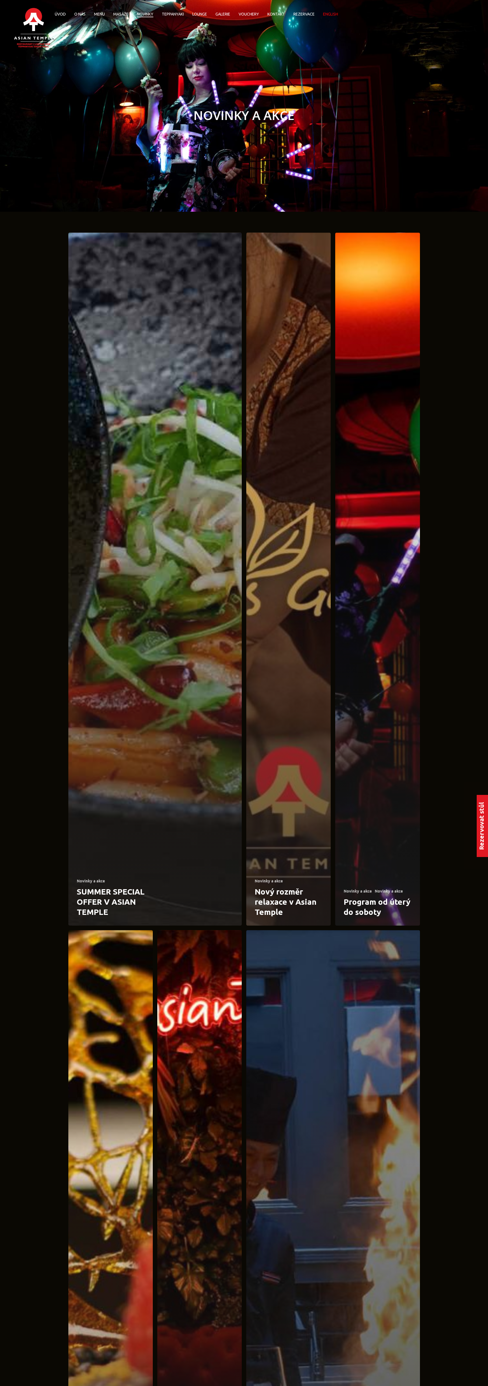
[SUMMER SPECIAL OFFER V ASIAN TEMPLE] (155, 579)
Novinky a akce (91, 881)
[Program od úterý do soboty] (377, 579)
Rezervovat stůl (481, 826)
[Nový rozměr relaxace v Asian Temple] (288, 579)
